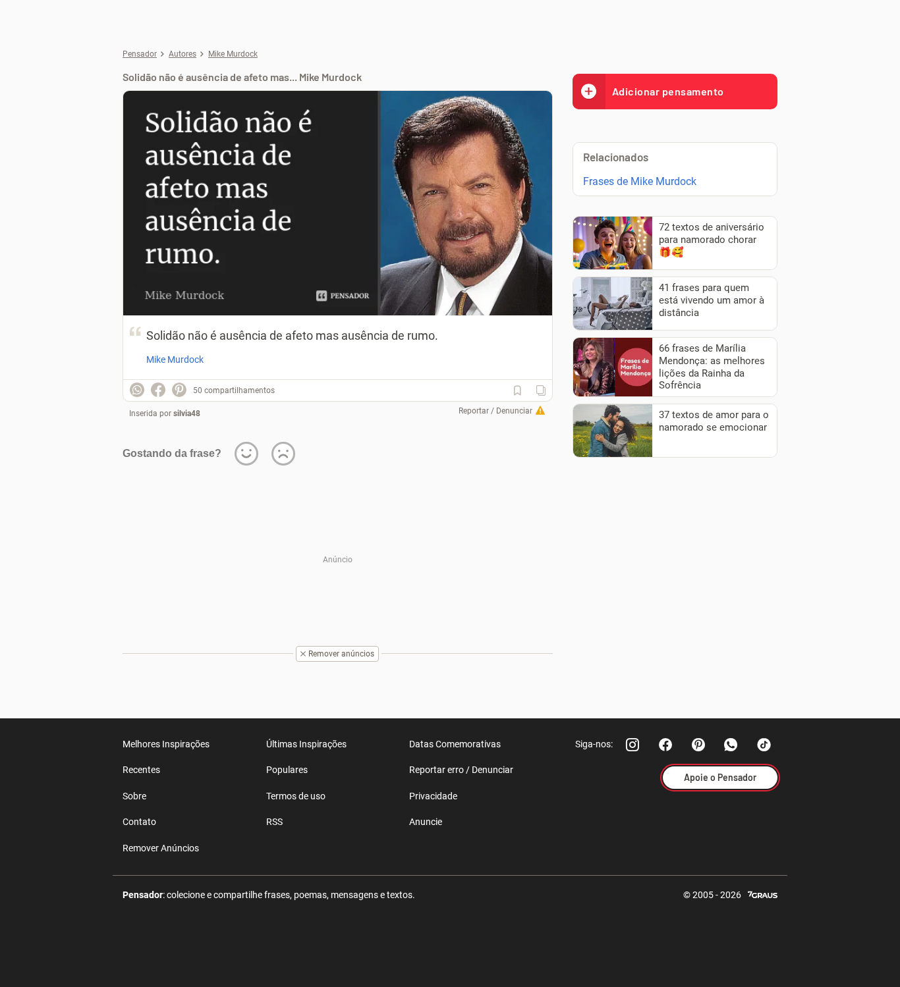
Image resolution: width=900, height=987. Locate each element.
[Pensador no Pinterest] (698, 745)
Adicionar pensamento (668, 91)
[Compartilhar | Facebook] (158, 390)
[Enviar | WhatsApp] (137, 390)
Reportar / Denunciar (495, 410)
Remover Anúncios (161, 848)
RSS (274, 821)
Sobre (134, 796)
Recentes (141, 769)
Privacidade (433, 796)
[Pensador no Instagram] (632, 745)
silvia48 (186, 413)
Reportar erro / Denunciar (461, 769)
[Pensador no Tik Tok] (764, 745)
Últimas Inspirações (306, 744)
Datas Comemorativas (455, 744)
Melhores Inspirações (166, 744)
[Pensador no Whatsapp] (731, 745)
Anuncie (425, 821)
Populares (287, 769)
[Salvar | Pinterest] (179, 390)
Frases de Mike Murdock (639, 181)
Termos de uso (295, 796)
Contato (139, 821)
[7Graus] (762, 894)
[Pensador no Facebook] (665, 745)
